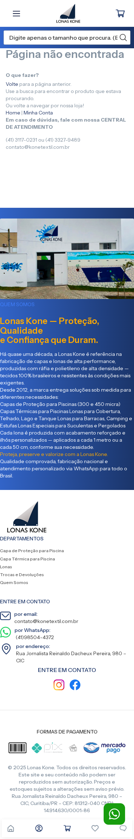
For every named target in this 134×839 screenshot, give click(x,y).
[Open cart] (67, 828)
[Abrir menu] (18, 13)
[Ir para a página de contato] (123, 828)
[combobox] (67, 37)
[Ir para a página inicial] (10, 828)
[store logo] (64, 13)
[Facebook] (75, 685)
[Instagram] (59, 685)
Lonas (6, 566)
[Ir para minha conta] (39, 828)
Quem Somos (14, 582)
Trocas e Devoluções (22, 574)
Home (13, 112)
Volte (12, 84)
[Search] (123, 37)
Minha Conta (38, 112)
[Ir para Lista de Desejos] (95, 828)
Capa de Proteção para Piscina (32, 550)
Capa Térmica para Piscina (27, 558)
